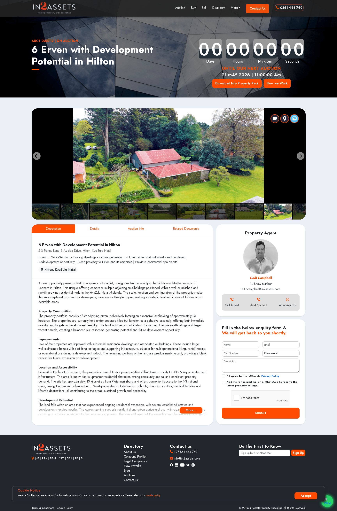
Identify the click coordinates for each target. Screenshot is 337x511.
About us (130, 452)
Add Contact (258, 305)
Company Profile (135, 456)
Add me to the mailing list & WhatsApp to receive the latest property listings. (262, 384)
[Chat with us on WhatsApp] (327, 501)
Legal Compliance (135, 461)
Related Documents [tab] (186, 228)
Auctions (129, 475)
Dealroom (218, 7)
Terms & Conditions (43, 508)
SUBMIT (260, 413)
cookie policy (153, 495)
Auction (180, 7)
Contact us (131, 480)
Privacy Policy (270, 376)
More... (191, 410)
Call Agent (232, 305)
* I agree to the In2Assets (253, 376)
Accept (306, 495)
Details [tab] (94, 228)
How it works (132, 466)
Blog (127, 470)
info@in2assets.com (186, 458)
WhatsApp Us (287, 305)
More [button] (234, 7)
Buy (193, 7)
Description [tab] (53, 228)
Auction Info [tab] (136, 228)
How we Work (277, 83)
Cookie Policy (65, 508)
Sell (204, 7)
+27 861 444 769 (185, 452)
